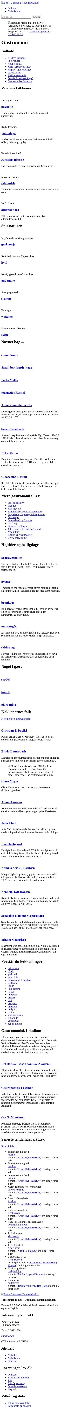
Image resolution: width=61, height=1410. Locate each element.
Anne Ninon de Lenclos (16, 405)
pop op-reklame (16, 1189)
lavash (11, 991)
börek (11, 971)
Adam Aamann (11, 802)
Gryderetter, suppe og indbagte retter (26, 514)
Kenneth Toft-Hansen (15, 892)
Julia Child (8, 823)
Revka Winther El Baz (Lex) (32, 1285)
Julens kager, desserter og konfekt (25, 529)
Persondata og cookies (19, 1405)
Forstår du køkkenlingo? (20, 78)
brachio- (12, 1166)
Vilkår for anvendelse (19, 1403)
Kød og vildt (14, 508)
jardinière (12, 983)
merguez (12, 1003)
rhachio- (12, 1154)
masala (11, 997)
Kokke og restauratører (19, 534)
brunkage (7, 602)
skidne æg (8, 647)
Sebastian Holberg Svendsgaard (22, 915)
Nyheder (12, 1355)
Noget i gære (14, 72)
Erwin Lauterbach (13, 751)
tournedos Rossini (13, 392)
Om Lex (12, 1374)
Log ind (12, 1389)
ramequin (12, 1006)
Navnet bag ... (15, 63)
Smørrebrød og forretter (20, 520)
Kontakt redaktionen (18, 1377)
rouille (11, 1012)
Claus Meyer (9, 781)
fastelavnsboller (11, 557)
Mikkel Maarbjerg (13, 939)
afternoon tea (10, 209)
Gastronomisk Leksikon (20, 81)
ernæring (12, 523)
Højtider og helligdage (19, 69)
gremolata (13, 977)
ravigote (12, 1009)
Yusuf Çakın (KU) (27, 1250)
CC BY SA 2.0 (15, 34)
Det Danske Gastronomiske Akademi (25, 1064)
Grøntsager (13, 517)
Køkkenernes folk (17, 75)
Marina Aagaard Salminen (31, 1274)
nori (10, 1000)
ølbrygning (8, 704)
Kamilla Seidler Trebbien (18, 868)
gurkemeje (8, 244)
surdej (5, 679)
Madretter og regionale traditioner (25, 511)
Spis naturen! (14, 60)
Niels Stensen (15, 1259)
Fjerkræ (12, 505)
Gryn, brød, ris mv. (17, 537)
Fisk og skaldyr (16, 502)
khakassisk (13, 1236)
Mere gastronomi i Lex (19, 66)
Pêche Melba (9, 380)
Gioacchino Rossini (14, 477)
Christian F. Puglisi (14, 730)
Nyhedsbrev (14, 11)
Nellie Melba (9, 453)
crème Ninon (9, 355)
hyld (4, 262)
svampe (6, 298)
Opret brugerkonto (17, 1386)
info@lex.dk (7, 1336)
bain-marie (13, 968)
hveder (5, 581)
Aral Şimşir (14, 1248)
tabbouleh (8, 183)
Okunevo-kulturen (17, 1224)
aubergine (8, 280)
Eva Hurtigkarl (11, 844)
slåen (4, 334)
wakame (7, 316)
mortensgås (8, 626)
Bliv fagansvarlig (16, 1383)
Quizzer (12, 8)
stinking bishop (15, 1015)
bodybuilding (14, 1271)
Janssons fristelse (12, 159)
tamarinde (13, 1018)
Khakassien (14, 1213)
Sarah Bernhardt (12, 429)
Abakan (12, 1201)
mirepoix (12, 994)
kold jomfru (14, 988)
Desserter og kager (17, 526)
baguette (7, 106)
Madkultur (13, 532)
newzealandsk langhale (20, 980)
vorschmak (13, 1020)
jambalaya (8, 133)
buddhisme (13, 1283)
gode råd (12, 974)
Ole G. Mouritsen (12, 1117)
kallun (11, 985)
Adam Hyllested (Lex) (29, 1157)
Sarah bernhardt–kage (16, 367)
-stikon (11, 1178)
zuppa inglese (15, 1023)
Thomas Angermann (39, 31)
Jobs (10, 1380)
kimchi (5, 692)
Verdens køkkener (17, 58)
